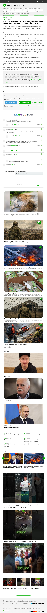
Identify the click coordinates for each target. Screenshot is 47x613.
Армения (21, 8)
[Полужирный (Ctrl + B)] (16, 173)
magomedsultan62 (14, 145)
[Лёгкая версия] (8, 1)
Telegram (33, 76)
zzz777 (15, 135)
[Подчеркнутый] (21, 173)
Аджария (8, 8)
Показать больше (23, 594)
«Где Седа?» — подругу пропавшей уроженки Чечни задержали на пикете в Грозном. (22, 506)
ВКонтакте (7, 80)
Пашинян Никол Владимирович (11, 427)
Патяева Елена (7, 376)
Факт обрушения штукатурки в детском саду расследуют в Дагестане (19, 293)
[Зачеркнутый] (23, 173)
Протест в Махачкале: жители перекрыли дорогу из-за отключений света (19, 541)
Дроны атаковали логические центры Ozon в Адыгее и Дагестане (18, 267)
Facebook (32, 79)
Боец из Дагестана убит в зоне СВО (32, 444)
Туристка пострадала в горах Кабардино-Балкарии (15, 344)
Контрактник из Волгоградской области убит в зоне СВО (33, 435)
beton (15, 124)
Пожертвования (25, 603)
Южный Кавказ (23, 13)
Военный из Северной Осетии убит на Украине (15, 241)
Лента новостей (9, 17)
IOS (24, 73)
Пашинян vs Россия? (24, 15)
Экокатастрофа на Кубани (39, 15)
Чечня (13, 13)
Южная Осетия (17, 13)
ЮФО (28, 13)
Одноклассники (15, 80)
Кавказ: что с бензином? (9, 15)
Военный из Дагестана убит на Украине (13, 318)
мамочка (12, 129)
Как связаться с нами (13, 603)
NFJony (12, 164)
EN (5, 1)
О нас (4, 603)
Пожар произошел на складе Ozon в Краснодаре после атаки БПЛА (32, 440)
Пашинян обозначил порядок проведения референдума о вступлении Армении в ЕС (12, 466)
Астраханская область (28, 8)
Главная (4, 17)
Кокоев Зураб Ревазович (9, 401)
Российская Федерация (15, 11)
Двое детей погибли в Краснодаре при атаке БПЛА (12, 445)
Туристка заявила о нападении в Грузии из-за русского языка (22, 588)
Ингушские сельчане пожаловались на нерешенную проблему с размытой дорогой (22, 213)
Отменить (38, 185)
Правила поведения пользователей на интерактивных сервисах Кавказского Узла (27, 608)
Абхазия (4, 8)
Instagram (38, 79)
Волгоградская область (36, 8)
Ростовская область (22, 11)
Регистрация (19, 184)
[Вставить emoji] (26, 173)
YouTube (7, 82)
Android (20, 73)
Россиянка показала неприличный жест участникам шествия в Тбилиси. (36, 589)
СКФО (38, 11)
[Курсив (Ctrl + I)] (18, 173)
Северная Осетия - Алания (31, 11)
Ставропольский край (7, 13)
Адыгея (12, 8)
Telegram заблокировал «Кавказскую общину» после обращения (9, 588)
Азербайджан (16, 8)
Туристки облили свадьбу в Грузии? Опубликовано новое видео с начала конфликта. (22, 574)
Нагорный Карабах (6, 11)
